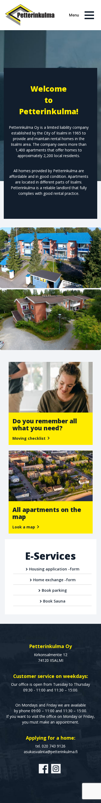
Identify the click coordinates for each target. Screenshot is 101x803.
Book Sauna (54, 601)
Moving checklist (29, 438)
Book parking (54, 590)
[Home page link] (30, 15)
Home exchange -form (54, 579)
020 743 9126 (53, 746)
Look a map (23, 526)
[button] (83, 15)
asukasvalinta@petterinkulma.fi (51, 751)
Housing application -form (54, 569)
